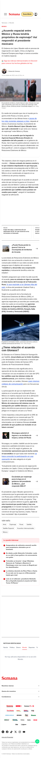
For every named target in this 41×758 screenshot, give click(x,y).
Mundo (11, 23)
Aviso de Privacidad (9, 737)
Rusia (21, 524)
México (5, 532)
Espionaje (13, 524)
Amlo (4, 524)
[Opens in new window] (7, 732)
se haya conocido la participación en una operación (19, 456)
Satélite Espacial (8, 528)
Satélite (29, 524)
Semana (4, 23)
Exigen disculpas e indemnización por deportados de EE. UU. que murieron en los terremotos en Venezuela (16, 231)
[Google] (3, 732)
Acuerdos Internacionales (25, 528)
